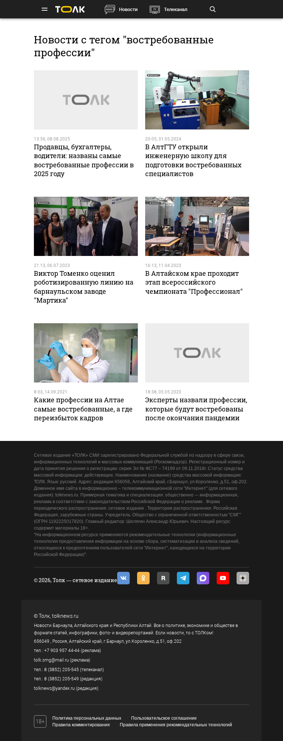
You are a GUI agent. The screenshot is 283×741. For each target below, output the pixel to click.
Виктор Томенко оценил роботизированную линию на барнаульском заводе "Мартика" (83, 286)
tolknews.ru (65, 616)
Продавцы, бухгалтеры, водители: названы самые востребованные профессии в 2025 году (84, 160)
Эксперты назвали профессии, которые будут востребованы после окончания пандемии (196, 408)
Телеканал (175, 9)
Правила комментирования (81, 724)
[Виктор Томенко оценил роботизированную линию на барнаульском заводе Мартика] (86, 226)
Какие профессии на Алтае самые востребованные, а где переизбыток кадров (83, 408)
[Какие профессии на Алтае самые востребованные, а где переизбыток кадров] (86, 352)
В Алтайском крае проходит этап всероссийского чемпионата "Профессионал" (194, 282)
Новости (128, 9)
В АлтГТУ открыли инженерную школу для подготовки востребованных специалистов (193, 160)
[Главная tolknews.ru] (70, 9)
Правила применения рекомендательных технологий (176, 724)
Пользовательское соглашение (164, 718)
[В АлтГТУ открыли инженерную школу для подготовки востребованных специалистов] (197, 99)
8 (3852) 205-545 (61, 669)
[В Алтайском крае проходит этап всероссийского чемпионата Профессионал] (197, 226)
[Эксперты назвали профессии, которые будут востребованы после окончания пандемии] (197, 352)
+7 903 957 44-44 (62, 650)
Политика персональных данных (86, 718)
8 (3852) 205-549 (61, 678)
